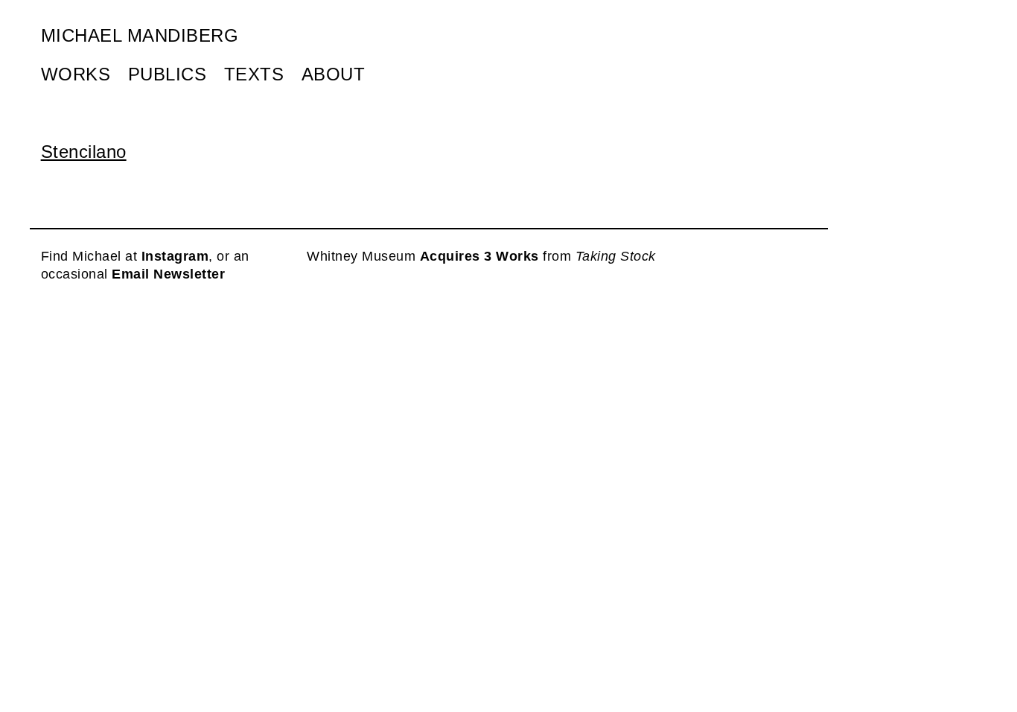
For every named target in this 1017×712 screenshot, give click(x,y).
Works (76, 74)
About (334, 74)
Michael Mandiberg (140, 35)
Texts (254, 74)
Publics (167, 74)
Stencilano (84, 152)
